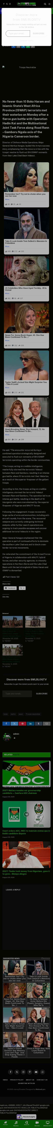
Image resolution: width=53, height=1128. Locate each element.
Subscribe (38, 33)
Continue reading (26, 41)
